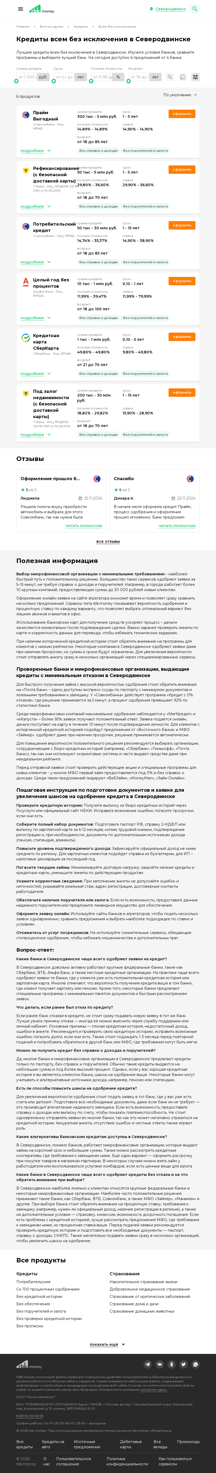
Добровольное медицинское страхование (150, 1289)
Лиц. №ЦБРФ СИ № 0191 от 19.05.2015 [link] (55, 188)
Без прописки (29, 1326)
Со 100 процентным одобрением (48, 1289)
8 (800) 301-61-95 (29, 1416)
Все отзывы (108, 541)
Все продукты (51, 26)
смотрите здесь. (154, 1389)
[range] (33, 77)
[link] (148, 1364)
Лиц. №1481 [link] (62, 353)
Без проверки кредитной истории (49, 1318)
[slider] (33, 81)
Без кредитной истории (39, 1296)
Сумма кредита (28, 68)
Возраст (136, 68)
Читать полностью (83, 525)
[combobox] (180, 95)
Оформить (182, 225)
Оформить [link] (182, 114)
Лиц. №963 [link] (65, 236)
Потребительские (33, 1281)
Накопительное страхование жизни (143, 1281)
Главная (23, 26)
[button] (20, 9)
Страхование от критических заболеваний (150, 1296)
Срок (58, 68)
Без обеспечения (33, 1304)
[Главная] (41, 9)
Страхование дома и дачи (134, 1304)
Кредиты (81, 26)
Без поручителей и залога (41, 1311)
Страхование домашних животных (142, 1311)
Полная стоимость (106, 68)
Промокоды (188, 1441)
